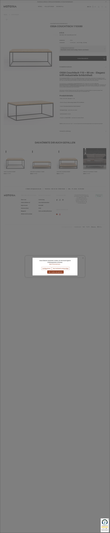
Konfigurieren (46, 268)
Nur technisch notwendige (60, 268)
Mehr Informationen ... (55, 264)
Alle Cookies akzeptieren (55, 272)
